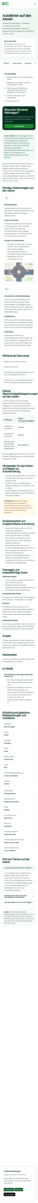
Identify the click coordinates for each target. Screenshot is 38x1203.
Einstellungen (9, 1194)
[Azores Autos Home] (5, 4)
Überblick (6, 63)
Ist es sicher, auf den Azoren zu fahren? (17, 868)
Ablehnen (19, 1189)
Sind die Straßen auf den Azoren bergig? (17, 902)
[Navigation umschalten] (35, 4)
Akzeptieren (9, 1189)
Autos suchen (19, 126)
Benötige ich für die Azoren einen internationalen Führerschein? (15, 896)
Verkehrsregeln (16, 63)
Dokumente (28, 63)
